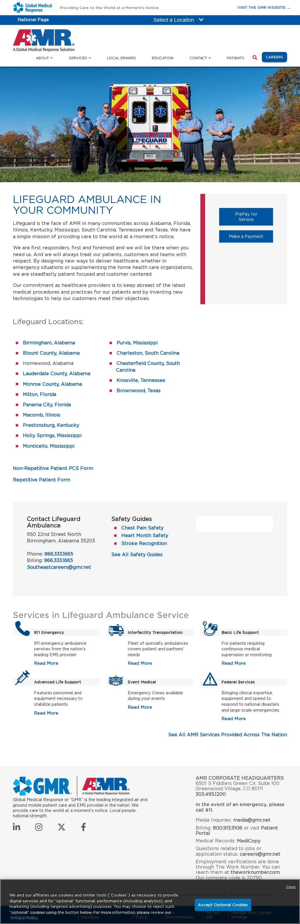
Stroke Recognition (144, 543)
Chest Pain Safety (142, 528)
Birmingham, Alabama (49, 343)
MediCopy (248, 841)
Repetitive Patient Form (41, 480)
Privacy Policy (24, 918)
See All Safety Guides (137, 554)
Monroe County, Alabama (52, 384)
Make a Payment (251, 236)
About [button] (42, 58)
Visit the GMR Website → (264, 7)
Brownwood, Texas (139, 390)
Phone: (35, 554)
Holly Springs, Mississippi (52, 435)
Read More (46, 663)
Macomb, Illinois (41, 415)
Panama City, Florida (47, 404)
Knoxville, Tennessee (141, 380)
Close (291, 887)
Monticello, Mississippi (48, 446)
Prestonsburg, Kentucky (51, 425)
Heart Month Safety (144, 535)
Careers (276, 57)
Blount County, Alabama (51, 353)
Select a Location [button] (174, 20)
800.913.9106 (227, 828)
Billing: (35, 560)
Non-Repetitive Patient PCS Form (53, 468)
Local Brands (121, 58)
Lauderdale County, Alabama (56, 373)
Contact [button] (198, 58)
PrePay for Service (254, 216)
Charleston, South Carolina (148, 353)
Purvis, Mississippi (137, 343)
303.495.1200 (211, 794)
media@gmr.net (251, 820)
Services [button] (78, 58)
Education (162, 58)
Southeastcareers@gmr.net (59, 567)
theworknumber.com (255, 872)
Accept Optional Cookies (223, 905)
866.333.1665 (59, 554)
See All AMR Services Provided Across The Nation (227, 734)
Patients (235, 58)
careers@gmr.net (260, 854)
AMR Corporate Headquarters (240, 778)
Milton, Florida (39, 394)
